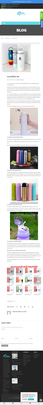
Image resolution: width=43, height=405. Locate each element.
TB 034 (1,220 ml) (19, 285)
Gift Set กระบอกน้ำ (27, 361)
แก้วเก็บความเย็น (26, 357)
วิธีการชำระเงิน (36, 354)
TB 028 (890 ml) (18, 294)
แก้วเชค (24, 358)
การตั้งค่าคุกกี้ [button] (25, 399)
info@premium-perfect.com (12, 6)
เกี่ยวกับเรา (36, 356)
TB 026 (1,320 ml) (37, 294)
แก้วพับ (24, 364)
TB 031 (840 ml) (36, 275)
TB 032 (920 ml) (9, 285)
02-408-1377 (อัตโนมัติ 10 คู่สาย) (12, 4)
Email (16, 338)
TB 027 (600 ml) (27, 294)
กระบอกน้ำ (17, 79)
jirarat (14, 377)
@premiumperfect (8, 8)
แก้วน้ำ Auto (25, 363)
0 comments (9, 301)
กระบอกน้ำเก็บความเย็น (22, 175)
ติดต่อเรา (35, 357)
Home (2, 38)
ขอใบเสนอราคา (36, 355)
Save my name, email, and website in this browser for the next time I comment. (17, 343)
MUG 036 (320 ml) (19, 275)
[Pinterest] (25, 307)
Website (30, 338)
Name (2, 338)
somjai (14, 364)
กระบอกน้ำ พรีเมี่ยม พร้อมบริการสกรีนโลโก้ (21, 1)
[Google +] (29, 307)
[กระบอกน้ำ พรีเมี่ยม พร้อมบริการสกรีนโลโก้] (21, 13)
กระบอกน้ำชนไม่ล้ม (26, 360)
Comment (3, 329)
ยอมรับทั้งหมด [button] (31, 399)
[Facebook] (17, 307)
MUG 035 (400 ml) (10, 275)
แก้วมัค (24, 362)
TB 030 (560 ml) (27, 275)
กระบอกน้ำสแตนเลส (18, 83)
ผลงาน (24, 365)
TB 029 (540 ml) (9, 294)
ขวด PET (25, 354)
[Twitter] (21, 307)
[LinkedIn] (32, 307)
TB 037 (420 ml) (36, 285)
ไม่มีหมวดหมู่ (7, 38)
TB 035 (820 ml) (27, 285)
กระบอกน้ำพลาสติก (36, 139)
